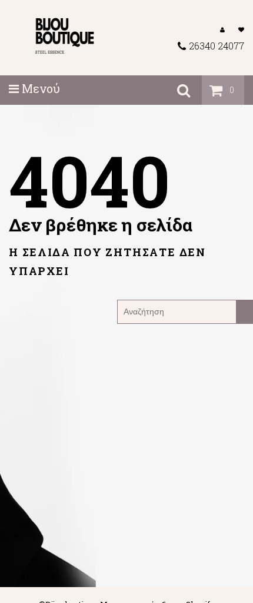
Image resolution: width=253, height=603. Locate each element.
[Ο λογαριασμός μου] (222, 29)
